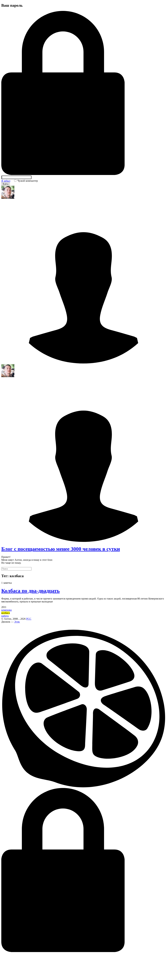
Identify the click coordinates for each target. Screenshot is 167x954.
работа (5, 615)
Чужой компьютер (27, 180)
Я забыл (5, 180)
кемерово (6, 610)
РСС (28, 618)
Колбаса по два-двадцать (30, 591)
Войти (5, 184)
